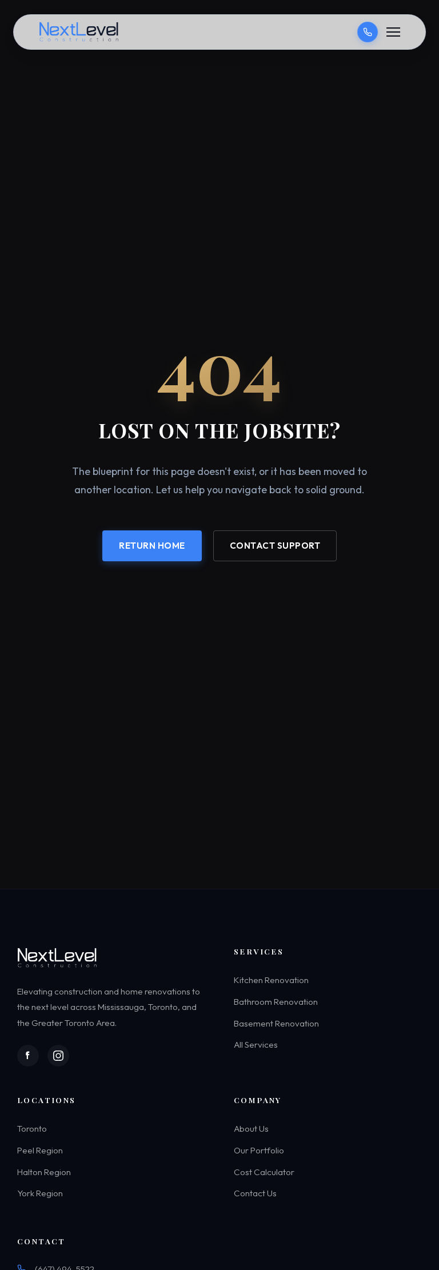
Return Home (152, 545)
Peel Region (40, 1150)
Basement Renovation (276, 1023)
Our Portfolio (259, 1150)
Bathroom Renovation (276, 1001)
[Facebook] (28, 1056)
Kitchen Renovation (271, 980)
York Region (40, 1193)
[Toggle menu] (393, 32)
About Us (251, 1129)
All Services (256, 1044)
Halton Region (44, 1172)
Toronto (32, 1129)
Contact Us (255, 1193)
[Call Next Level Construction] (367, 32)
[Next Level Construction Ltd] (80, 32)
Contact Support (275, 545)
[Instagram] (58, 1056)
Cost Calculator (264, 1172)
